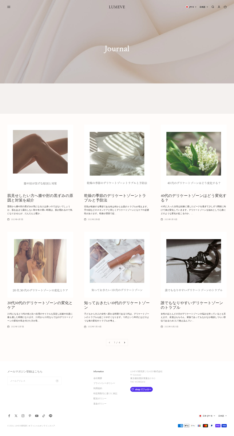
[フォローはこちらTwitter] (16, 416)
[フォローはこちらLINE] (50, 416)
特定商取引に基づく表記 (105, 393)
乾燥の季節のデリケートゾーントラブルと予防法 (115, 198)
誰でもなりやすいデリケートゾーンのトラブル (192, 305)
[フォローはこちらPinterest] (30, 416)
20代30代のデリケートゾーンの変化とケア (40, 305)
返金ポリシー (99, 403)
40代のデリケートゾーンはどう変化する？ (194, 198)
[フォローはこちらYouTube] (37, 416)
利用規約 (97, 388)
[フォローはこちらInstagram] (23, 416)
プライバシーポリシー (104, 383)
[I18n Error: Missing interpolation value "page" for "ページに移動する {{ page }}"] (124, 342)
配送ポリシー (99, 398)
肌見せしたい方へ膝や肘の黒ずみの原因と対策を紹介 (40, 198)
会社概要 (97, 378)
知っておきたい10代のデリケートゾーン (117, 305)
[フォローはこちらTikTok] (44, 416)
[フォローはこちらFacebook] (9, 416)
